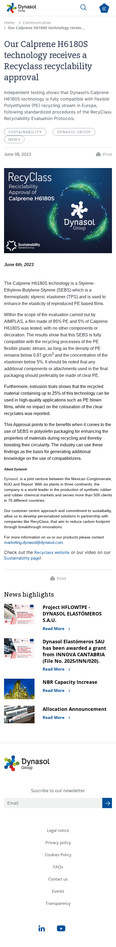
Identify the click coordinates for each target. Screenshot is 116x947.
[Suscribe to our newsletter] (107, 803)
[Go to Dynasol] (21, 8)
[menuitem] (58, 830)
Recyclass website (52, 552)
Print (107, 154)
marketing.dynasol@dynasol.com (33, 542)
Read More (54, 628)
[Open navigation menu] (104, 8)
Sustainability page (22, 558)
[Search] (83, 7)
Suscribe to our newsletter (58, 791)
